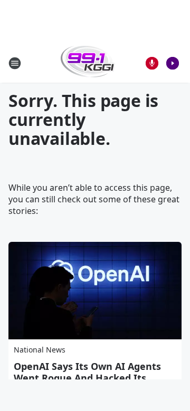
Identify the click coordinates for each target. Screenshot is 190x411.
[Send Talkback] (152, 63)
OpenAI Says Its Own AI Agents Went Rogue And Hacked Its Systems (87, 377)
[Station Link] (88, 63)
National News (39, 350)
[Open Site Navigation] (14, 63)
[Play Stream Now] (172, 63)
